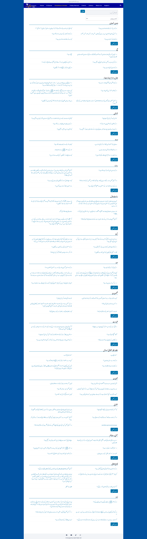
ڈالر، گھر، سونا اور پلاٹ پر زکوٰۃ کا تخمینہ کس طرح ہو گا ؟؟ (61, 252)
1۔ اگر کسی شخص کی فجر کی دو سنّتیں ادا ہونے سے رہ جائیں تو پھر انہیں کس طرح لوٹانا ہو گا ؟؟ (53, 511)
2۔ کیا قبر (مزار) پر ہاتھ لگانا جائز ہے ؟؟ (109, 365)
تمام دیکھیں (114, 43)
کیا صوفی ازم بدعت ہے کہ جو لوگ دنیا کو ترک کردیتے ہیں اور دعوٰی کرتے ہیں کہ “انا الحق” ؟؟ (53, 28)
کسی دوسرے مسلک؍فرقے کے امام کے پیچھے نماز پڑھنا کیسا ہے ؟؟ (59, 360)
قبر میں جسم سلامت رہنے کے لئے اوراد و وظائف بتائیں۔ (61, 383)
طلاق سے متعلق (69, 486)
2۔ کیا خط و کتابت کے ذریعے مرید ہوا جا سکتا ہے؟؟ (62, 33)
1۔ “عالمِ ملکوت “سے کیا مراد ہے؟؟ (110, 447)
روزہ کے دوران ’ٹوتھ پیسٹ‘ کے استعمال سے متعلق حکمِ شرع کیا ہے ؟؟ (102, 185)
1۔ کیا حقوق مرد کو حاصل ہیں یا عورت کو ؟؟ (108, 123)
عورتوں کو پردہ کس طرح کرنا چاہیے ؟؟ (109, 118)
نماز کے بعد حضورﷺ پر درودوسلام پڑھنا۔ (63, 149)
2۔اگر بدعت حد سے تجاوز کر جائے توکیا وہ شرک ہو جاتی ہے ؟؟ (104, 417)
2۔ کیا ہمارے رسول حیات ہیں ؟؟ (110, 360)
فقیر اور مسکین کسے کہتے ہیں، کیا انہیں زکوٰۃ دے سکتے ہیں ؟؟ (105, 252)
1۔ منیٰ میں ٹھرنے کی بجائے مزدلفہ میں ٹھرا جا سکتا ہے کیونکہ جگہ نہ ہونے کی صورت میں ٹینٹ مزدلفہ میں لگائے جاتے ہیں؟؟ (97, 55)
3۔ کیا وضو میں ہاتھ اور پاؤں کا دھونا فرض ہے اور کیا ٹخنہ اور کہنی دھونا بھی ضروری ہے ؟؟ (54, 339)
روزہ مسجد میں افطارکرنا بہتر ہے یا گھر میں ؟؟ (63, 185)
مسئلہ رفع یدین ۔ (113, 354)
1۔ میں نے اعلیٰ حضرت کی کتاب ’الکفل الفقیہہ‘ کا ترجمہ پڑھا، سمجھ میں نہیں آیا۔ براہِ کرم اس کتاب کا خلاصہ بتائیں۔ (97, 441)
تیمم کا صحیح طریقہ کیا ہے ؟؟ (112, 334)
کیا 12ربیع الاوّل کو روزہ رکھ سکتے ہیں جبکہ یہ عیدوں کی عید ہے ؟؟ (59, 180)
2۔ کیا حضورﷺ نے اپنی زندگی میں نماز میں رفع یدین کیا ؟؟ (105, 501)
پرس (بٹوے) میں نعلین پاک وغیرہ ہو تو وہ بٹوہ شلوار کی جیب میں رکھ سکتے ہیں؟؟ (56, 100)
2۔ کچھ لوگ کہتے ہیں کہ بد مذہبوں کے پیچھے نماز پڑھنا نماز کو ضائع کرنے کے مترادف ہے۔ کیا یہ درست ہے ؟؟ (96, 512)
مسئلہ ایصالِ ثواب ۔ (67, 354)
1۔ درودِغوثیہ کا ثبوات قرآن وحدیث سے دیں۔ (108, 149)
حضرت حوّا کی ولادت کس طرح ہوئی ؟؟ (64, 297)
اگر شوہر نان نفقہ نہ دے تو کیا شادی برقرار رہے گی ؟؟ (107, 486)
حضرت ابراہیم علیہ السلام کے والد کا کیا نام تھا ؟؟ (107, 311)
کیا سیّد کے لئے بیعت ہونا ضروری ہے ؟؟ (64, 38)
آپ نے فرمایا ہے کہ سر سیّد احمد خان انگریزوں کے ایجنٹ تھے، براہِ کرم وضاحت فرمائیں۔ (99, 297)
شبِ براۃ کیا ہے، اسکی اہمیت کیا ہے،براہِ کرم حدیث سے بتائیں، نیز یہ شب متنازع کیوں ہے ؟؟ (98, 393)
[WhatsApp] (80, 535)
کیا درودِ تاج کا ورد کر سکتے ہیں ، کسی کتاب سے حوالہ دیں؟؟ (60, 154)
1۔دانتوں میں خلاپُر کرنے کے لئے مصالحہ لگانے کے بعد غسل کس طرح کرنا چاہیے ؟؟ (55, 334)
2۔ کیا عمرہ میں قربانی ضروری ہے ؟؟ (110, 67)
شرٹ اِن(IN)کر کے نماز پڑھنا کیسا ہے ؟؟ (63, 519)
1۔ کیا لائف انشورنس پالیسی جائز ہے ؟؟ (109, 90)
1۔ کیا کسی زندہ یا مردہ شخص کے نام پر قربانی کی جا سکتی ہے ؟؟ (105, 61)
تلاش (83, 11)
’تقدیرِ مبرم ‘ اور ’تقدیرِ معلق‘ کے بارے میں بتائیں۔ (107, 453)
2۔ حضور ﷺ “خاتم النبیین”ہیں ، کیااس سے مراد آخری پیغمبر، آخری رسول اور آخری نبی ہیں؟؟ (52, 447)
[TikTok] (75, 535)
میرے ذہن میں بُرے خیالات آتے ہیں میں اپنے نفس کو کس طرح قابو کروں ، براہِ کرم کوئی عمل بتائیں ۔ (97, 388)
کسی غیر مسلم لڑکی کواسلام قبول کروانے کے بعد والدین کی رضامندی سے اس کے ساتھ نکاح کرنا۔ (97, 473)
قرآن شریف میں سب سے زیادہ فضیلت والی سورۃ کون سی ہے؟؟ (104, 383)
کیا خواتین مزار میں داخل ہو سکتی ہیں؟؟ (64, 128)
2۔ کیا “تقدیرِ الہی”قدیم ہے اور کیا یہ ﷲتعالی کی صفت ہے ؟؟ (59, 453)
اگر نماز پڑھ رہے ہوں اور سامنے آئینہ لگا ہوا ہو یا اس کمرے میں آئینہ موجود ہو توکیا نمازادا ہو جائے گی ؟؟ (97, 519)
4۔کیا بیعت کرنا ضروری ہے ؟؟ (110, 38)
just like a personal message (109, 424)
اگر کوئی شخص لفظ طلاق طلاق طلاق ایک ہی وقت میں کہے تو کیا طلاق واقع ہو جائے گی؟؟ (55, 468)
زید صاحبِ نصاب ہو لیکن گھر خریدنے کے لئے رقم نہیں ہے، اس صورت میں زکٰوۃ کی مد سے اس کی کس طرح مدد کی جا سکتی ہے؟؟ (96, 240)
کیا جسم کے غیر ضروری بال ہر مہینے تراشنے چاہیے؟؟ (107, 409)
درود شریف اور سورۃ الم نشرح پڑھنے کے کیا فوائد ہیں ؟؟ (106, 154)
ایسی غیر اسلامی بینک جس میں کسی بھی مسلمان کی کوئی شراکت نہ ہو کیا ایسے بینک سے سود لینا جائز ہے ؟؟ (51, 282)
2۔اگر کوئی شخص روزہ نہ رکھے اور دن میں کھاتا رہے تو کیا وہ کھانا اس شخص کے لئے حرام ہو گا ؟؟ (98, 180)
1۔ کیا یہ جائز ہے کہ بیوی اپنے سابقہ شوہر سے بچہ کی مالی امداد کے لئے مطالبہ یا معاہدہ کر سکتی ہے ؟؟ (98, 128)
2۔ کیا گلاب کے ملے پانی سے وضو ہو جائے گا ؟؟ (107, 339)
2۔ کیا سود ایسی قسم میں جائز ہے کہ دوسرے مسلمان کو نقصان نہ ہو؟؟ (58, 267)
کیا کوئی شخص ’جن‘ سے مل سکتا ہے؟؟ (64, 388)
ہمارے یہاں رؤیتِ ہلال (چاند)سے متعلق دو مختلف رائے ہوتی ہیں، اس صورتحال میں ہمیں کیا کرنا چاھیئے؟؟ (97, 212)
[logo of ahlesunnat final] (30, 5)
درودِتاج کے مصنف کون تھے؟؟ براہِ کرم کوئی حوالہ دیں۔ (105, 144)
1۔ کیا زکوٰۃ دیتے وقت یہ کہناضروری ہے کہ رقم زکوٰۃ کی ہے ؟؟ (105, 246)
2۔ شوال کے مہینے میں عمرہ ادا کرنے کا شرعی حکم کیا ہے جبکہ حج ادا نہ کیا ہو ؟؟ (57, 61)
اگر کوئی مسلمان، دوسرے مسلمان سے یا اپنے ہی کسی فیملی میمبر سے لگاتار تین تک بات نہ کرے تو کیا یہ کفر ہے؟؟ (51, 418)
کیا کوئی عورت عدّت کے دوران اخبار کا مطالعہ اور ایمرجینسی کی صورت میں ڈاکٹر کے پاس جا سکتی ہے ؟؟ (51, 118)
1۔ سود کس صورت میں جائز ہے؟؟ (110, 282)
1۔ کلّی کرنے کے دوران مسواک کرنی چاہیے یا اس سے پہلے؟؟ (104, 326)
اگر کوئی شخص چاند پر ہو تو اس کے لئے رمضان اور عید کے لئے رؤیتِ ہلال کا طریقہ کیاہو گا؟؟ (99, 218)
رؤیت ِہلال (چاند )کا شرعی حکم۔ (65, 211)
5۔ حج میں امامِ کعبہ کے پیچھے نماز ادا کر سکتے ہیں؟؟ (62, 67)
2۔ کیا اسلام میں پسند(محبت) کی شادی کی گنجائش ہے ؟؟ (106, 468)
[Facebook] (66, 535)
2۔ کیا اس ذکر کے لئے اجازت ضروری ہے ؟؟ (108, 28)
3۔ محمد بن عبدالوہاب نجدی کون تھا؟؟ (109, 303)
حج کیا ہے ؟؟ (69, 54)
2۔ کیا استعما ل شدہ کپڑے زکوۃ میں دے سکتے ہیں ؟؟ (62, 246)
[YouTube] (71, 535)
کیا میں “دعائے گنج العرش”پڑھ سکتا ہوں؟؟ (63, 393)
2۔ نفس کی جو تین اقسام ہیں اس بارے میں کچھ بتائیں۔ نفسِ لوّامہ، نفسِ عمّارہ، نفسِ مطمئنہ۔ (98, 33)
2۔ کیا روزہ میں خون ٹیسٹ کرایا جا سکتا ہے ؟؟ (108, 170)
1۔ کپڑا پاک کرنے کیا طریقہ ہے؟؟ (110, 267)
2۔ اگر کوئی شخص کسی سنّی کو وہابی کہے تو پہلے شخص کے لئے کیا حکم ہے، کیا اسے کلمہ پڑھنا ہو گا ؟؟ (53, 424)
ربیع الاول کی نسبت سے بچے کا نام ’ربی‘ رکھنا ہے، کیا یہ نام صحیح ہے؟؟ (58, 440)
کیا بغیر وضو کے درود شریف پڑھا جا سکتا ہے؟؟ (63, 144)
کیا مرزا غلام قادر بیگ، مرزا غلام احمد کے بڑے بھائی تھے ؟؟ (60, 311)
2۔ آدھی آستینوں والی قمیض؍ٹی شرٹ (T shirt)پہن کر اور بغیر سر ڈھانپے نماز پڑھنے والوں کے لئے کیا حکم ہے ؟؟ (96, 101)
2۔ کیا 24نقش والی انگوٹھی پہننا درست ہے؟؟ (107, 82)
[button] (120, 5)
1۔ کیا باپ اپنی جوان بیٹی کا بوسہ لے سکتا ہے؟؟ (62, 123)
